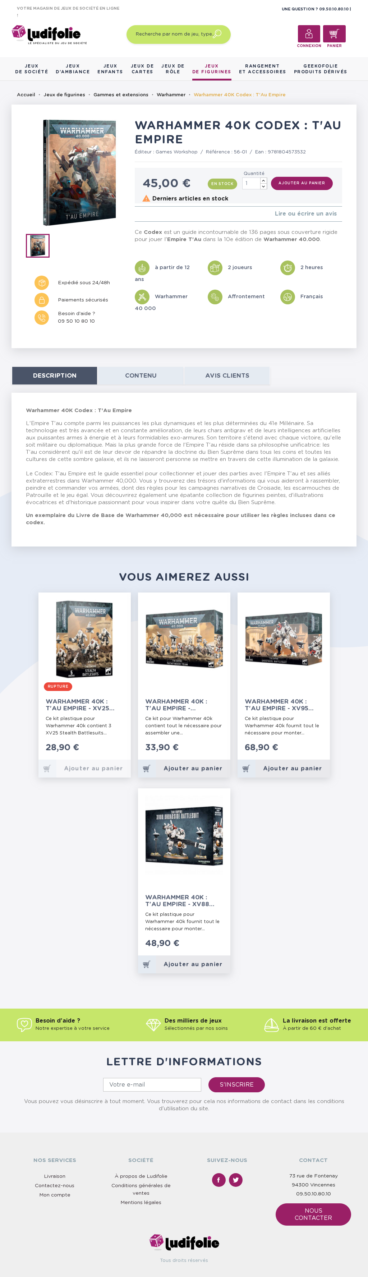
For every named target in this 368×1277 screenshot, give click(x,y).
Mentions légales (140, 1202)
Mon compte (54, 1195)
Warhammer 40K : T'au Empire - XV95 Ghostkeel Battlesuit (276, 705)
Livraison (54, 1176)
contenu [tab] (141, 376)
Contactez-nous (54, 1185)
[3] (148, 213)
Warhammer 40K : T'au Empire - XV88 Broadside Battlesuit (177, 901)
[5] (160, 213)
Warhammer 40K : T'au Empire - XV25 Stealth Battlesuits (83, 705)
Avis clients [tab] (227, 376)
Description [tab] (55, 376)
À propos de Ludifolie (141, 1176)
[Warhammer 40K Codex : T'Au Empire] (40, 247)
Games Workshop (177, 152)
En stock (222, 184)
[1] (137, 213)
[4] (154, 213)
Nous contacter (313, 1214)
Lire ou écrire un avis (306, 214)
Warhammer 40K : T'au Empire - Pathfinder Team (176, 705)
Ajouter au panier (302, 183)
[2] (142, 213)
